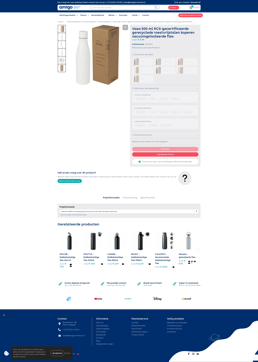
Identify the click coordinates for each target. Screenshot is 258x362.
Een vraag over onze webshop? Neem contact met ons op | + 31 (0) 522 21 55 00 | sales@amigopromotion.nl (101, 2)
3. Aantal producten (142, 135)
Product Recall (138, 335)
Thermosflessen (104, 22)
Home (60, 22)
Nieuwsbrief (196, 2)
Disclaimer (171, 332)
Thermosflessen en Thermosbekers (82, 22)
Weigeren (68, 353)
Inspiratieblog (102, 326)
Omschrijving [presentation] (130, 197)
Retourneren (137, 329)
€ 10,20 (161, 267)
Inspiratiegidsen (103, 329)
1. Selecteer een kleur (143, 54)
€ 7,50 (63, 265)
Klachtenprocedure (140, 332)
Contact (186, 2)
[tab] (111, 198)
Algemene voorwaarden (177, 323)
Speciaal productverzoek (190, 15)
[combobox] (121, 8)
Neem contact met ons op (69, 181)
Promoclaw (101, 332)
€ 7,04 (89, 264)
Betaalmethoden (139, 326)
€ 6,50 (182, 262)
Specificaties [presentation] (147, 197)
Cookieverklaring (174, 326)
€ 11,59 (137, 264)
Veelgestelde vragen (104, 344)
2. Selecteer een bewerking (145, 88)
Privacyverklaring (174, 329)
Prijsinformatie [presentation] (111, 197)
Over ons (178, 2)
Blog (98, 341)
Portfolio (100, 338)
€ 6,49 (113, 264)
